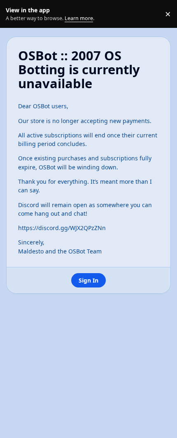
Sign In (88, 280)
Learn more (16, 14)
